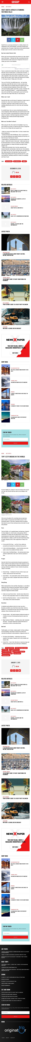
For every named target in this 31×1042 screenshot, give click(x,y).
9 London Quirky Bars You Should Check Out (11, 1000)
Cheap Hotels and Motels (17, 208)
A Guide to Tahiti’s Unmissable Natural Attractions (13, 977)
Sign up (15, 443)
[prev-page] (2, 425)
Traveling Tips (14, 415)
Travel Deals (6, 277)
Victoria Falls (17, 161)
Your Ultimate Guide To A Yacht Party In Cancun (15, 304)
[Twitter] (13, 40)
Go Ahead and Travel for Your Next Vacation (18, 417)
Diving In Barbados (5, 985)
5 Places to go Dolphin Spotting (8, 981)
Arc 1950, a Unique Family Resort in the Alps (19, 370)
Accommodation (15, 368)
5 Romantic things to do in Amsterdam (20, 406)
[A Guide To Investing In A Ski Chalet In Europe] (5, 393)
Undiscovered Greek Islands (7, 983)
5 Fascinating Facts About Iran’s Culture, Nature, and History (14, 254)
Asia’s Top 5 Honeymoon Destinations (20, 216)
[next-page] (5, 425)
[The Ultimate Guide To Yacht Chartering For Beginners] (15, 267)
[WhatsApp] (22, 40)
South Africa (9, 161)
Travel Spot (14, 380)
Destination (6, 252)
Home (2, 6)
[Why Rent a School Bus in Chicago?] (15, 316)
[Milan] (14, 172)
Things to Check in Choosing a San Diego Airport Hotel (13, 954)
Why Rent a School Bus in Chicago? (12, 328)
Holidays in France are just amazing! (19, 382)
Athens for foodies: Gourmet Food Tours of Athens (13, 998)
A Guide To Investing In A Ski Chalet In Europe (19, 394)
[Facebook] (9, 40)
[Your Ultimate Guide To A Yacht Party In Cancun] (15, 292)
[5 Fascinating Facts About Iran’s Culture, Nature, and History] (15, 242)
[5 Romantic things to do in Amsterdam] (5, 405)
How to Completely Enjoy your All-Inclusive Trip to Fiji (19, 191)
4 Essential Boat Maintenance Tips (9, 967)
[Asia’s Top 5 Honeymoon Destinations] (5, 215)
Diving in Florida (5, 979)
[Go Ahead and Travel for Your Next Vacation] (5, 417)
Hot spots (8, 6)
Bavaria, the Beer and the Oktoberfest (17, 224)
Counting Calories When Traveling (9, 994)
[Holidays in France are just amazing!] (5, 381)
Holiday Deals (14, 206)
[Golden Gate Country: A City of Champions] (5, 198)
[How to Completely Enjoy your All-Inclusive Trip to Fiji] (5, 190)
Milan (17, 172)
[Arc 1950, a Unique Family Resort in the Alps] (5, 369)
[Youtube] (19, 176)
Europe (13, 404)
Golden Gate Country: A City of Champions (18, 199)
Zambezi (24, 161)
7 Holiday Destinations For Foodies (9, 996)
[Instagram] (14, 176)
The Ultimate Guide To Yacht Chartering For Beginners (14, 279)
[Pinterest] (18, 40)
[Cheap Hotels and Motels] (5, 207)
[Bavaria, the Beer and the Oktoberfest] (5, 223)
